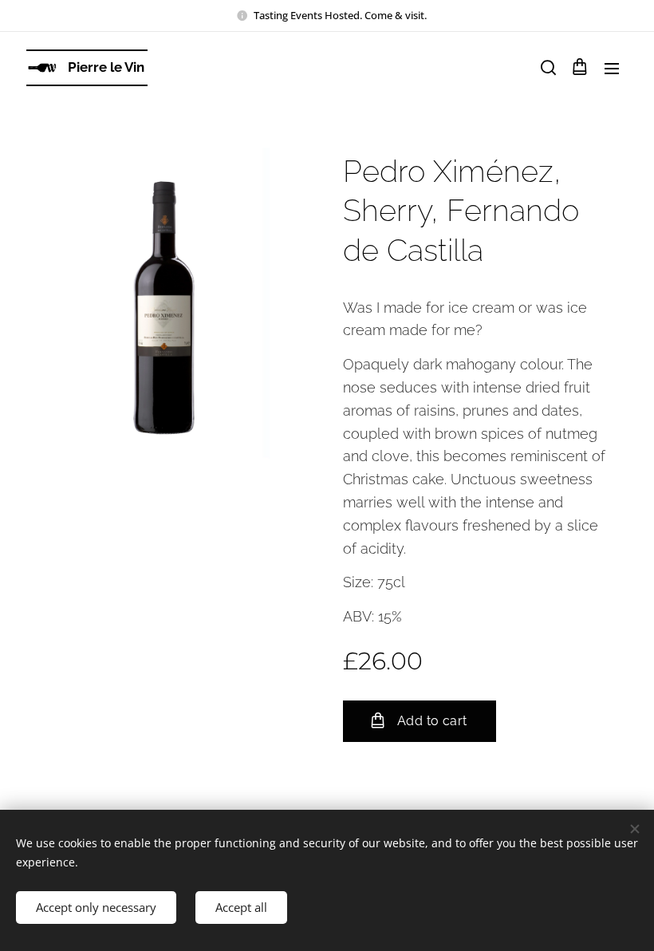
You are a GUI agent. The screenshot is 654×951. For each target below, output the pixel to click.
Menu (612, 68)
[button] (547, 68)
